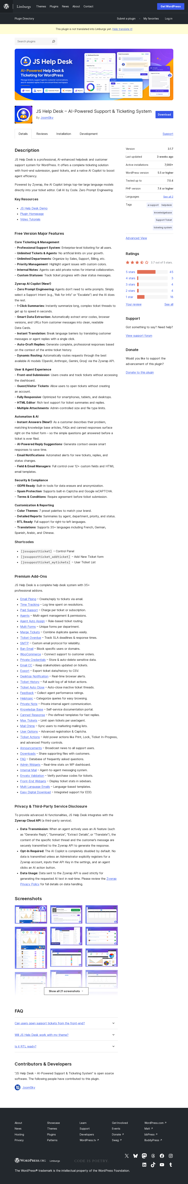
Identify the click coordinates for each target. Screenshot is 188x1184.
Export (24, 671)
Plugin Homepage (32, 214)
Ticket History (29, 682)
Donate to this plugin (140, 372)
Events (116, 1128)
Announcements (31, 748)
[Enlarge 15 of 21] (113, 931)
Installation (63, 134)
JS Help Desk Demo (34, 208)
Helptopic (26, 698)
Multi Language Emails (35, 786)
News (18, 1128)
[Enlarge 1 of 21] (42, 910)
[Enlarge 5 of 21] (77, 910)
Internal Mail (28, 770)
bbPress (151, 1134)
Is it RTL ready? (25, 1046)
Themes (52, 1128)
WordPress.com (155, 1122)
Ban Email (26, 649)
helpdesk (167, 205)
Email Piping (28, 599)
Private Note (28, 704)
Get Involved (120, 1122)
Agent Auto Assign (32, 621)
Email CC (26, 665)
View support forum (139, 335)
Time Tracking (29, 604)
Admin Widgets (30, 764)
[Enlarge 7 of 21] (77, 953)
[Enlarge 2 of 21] (42, 931)
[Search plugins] (53, 41)
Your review (134, 304)
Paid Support (29, 610)
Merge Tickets (30, 632)
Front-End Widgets (33, 781)
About (18, 1122)
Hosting (19, 1134)
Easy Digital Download (35, 792)
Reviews (42, 134)
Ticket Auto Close (32, 687)
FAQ (23, 759)
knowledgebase (163, 212)
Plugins (51, 1134)
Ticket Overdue (30, 637)
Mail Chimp (27, 726)
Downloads (28, 753)
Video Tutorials (30, 219)
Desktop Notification (34, 676)
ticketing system (163, 227)
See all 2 (168, 196)
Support (168, 134)
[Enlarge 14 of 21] (113, 910)
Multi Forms (28, 626)
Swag (117, 1140)
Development (89, 134)
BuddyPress (153, 1140)
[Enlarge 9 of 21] (77, 996)
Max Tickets (28, 720)
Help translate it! (122, 29)
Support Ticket (164, 220)
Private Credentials (33, 660)
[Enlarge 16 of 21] (113, 953)
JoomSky (47, 117)
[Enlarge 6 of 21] (77, 931)
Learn (83, 1122)
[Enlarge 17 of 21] (113, 975)
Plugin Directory (24, 18)
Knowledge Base (31, 709)
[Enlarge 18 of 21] (113, 996)
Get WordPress (171, 6)
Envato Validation (32, 775)
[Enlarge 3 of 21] (42, 977)
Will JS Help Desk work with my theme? (41, 1035)
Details (23, 134)
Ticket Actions (30, 737)
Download (164, 114)
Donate (118, 1134)
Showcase (53, 1122)
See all (168, 304)
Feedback (27, 693)
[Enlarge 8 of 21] (77, 975)
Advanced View (136, 238)
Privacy (19, 1140)
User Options (29, 731)
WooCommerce (30, 654)
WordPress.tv (89, 1140)
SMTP (24, 643)
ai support (153, 205)
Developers (87, 1134)
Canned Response (32, 715)
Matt (148, 1128)
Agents (25, 615)
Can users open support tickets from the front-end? (50, 1023)
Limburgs (55, 1160)
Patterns (52, 1140)
